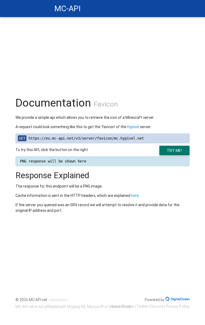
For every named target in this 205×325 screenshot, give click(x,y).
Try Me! (174, 150)
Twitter (142, 306)
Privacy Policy (178, 306)
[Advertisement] (102, 54)
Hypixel (133, 126)
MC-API (67, 8)
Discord (156, 306)
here (135, 195)
